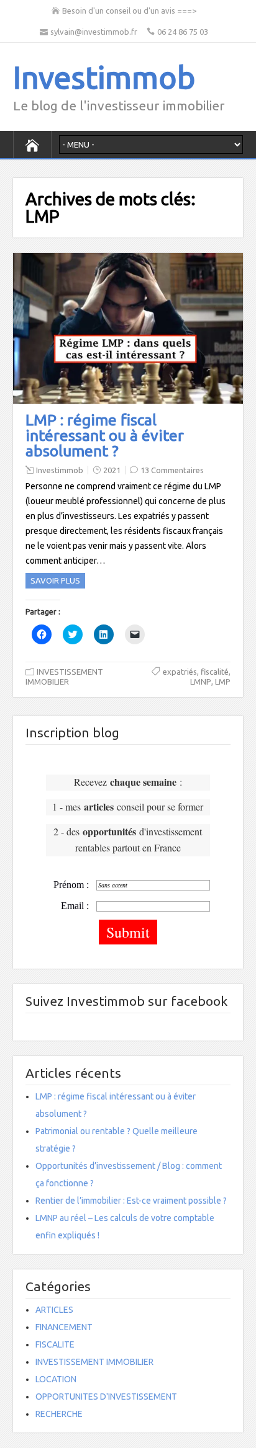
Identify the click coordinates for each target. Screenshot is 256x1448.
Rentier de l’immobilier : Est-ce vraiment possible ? (131, 1201)
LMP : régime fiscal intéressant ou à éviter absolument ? (104, 435)
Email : (75, 905)
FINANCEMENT (64, 1327)
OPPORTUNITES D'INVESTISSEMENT (106, 1396)
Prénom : (71, 884)
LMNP (200, 681)
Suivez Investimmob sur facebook (126, 1000)
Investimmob (104, 77)
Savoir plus (55, 580)
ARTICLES (54, 1310)
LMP (223, 681)
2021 (112, 470)
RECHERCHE (59, 1414)
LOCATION (55, 1379)
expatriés (180, 671)
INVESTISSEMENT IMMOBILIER (94, 1362)
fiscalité (215, 671)
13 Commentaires (172, 470)
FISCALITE (55, 1344)
